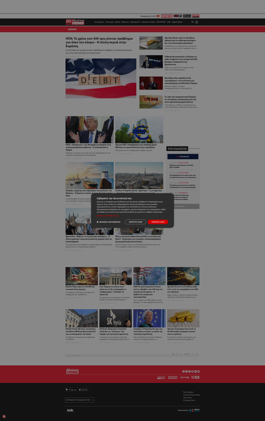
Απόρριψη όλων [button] (135, 222)
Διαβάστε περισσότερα (154, 212)
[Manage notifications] (4, 416)
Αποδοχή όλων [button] (158, 222)
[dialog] (132, 210)
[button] (132, 216)
